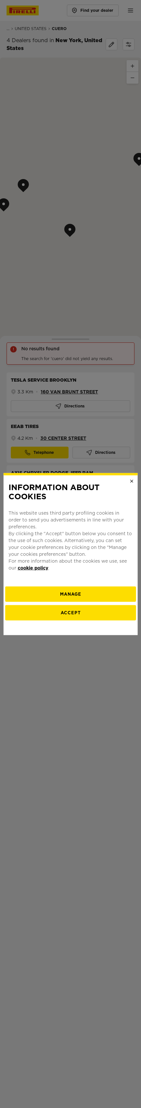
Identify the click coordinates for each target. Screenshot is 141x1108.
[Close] (131, 481)
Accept (71, 612)
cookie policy (33, 568)
